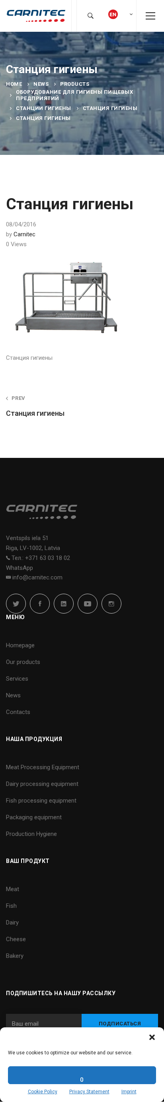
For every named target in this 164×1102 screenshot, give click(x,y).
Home (14, 84)
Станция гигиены (110, 108)
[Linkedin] (64, 604)
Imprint (129, 1091)
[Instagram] (111, 604)
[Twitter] (16, 604)
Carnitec (24, 234)
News (41, 84)
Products (74, 84)
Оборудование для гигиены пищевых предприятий (74, 95)
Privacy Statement (89, 1091)
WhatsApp (19, 567)
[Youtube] (88, 604)
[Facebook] (40, 604)
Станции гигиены (43, 108)
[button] (152, 1037)
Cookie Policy (42, 1091)
